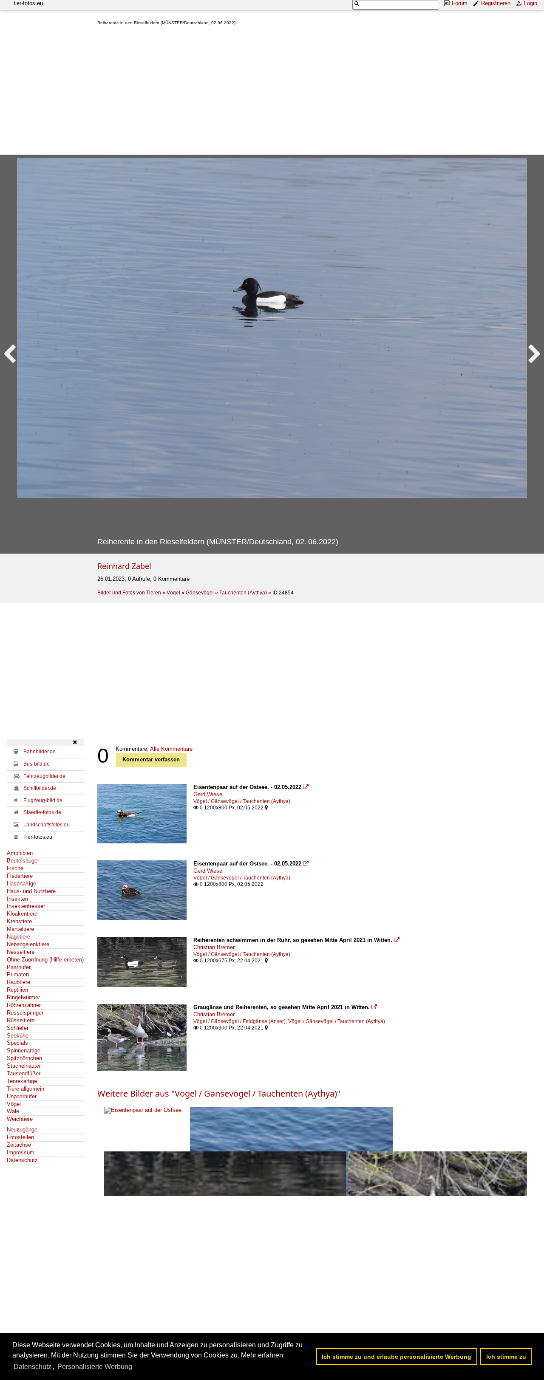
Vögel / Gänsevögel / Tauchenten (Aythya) (241, 801)
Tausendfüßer (23, 1073)
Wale (13, 1111)
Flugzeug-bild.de (42, 800)
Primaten (18, 974)
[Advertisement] (317, 91)
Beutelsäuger (23, 860)
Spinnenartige (23, 1050)
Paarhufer (19, 967)
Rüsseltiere (20, 1020)
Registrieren (495, 3)
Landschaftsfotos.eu (46, 825)
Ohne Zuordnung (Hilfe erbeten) (45, 959)
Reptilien (17, 990)
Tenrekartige (22, 1081)
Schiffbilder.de (39, 788)
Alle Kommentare (171, 749)
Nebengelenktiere (28, 944)
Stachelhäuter (24, 1066)
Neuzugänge (22, 1129)
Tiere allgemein (25, 1089)
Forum (460, 3)
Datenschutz (22, 1160)
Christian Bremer (214, 947)
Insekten (17, 899)
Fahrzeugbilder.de (44, 776)
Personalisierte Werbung (94, 1366)
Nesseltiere (20, 952)
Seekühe (17, 1035)
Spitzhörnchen (24, 1058)
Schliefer (17, 1028)
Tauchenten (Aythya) (243, 593)
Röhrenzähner (24, 1005)
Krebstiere (19, 921)
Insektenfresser (26, 906)
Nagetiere (18, 936)
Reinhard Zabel (124, 566)
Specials (17, 1043)
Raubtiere (18, 982)
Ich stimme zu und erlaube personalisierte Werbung (396, 1356)
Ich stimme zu (506, 1356)
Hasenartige (21, 883)
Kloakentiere (22, 914)
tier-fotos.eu (28, 3)
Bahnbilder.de (39, 752)
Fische (15, 868)
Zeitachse (19, 1145)
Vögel (173, 593)
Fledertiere (20, 876)
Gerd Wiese (207, 794)
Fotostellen (20, 1137)
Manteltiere (20, 929)
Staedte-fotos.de (42, 812)
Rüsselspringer (25, 1013)
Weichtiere (20, 1119)
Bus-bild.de (36, 764)
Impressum (20, 1152)
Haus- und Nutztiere (31, 891)
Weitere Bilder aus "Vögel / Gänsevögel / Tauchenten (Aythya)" (218, 1093)
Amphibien (20, 853)
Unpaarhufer (22, 1096)
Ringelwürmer (23, 997)
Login (530, 3)
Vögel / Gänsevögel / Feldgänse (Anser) (239, 1021)
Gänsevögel (200, 593)
